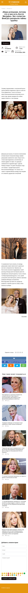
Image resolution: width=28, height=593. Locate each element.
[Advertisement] (14, 72)
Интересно (6, 43)
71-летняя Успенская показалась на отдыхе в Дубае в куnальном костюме (14, 477)
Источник (24, 316)
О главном (14, 2)
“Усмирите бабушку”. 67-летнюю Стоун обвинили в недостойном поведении (12, 423)
